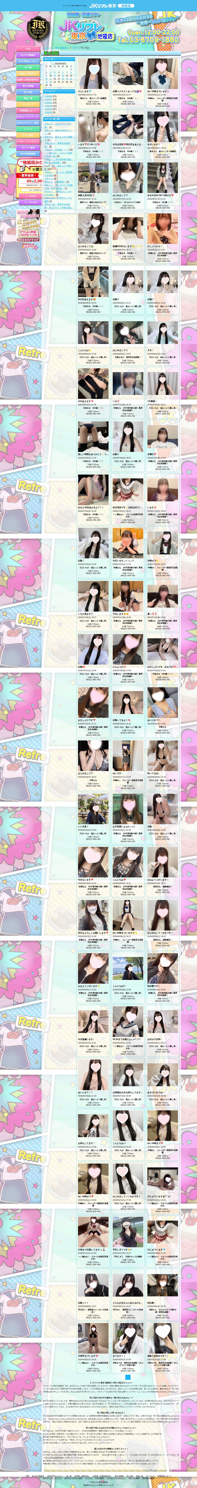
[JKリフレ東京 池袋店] (98, 28)
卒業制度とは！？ (28, 110)
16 (46, 79)
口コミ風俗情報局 (30, 196)
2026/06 (48, 103)
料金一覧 (28, 98)
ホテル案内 (28, 135)
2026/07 (48, 99)
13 (63, 76)
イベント (28, 129)
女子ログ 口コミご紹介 (28, 123)
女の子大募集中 (28, 55)
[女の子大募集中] (28, 241)
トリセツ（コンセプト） (28, 141)
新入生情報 (28, 86)
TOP (28, 49)
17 (51, 79)
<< (53, 64)
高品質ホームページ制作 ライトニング (98, 1485)
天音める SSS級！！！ (56, 150)
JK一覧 (28, 67)
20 (63, 79)
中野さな (48, 179)
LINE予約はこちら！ (28, 61)
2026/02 (48, 112)
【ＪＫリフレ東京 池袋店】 (55, 48)
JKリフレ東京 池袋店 (30, 202)
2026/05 (48, 106)
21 (67, 79)
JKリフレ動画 (28, 147)
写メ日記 (28, 92)
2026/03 (48, 109)
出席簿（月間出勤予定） (28, 80)
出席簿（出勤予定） (28, 74)
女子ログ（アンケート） (28, 117)
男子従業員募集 (28, 154)
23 (46, 82)
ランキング (28, 104)
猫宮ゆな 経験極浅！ (55, 182)
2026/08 (48, 96)
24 (51, 82)
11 (55, 76)
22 (71, 79)
